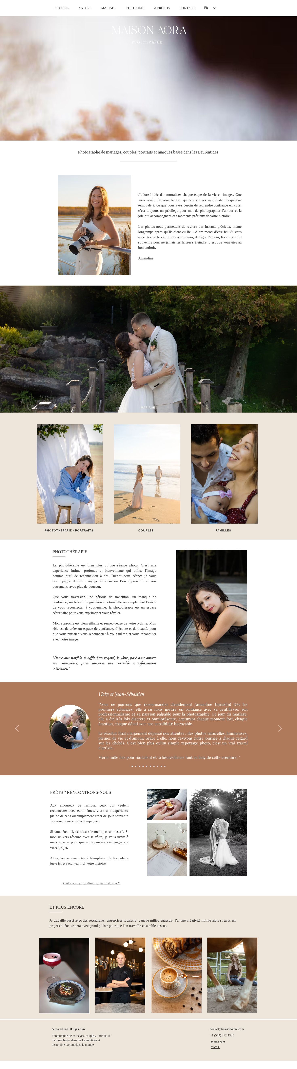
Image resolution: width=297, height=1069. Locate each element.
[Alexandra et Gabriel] (146, 766)
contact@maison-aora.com (227, 1029)
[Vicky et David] (135, 766)
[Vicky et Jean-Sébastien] (132, 766)
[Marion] (157, 766)
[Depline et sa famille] (161, 766)
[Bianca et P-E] (164, 766)
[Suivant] (280, 728)
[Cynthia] (139, 766)
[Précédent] (17, 728)
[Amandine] (143, 766)
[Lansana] (154, 766)
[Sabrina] (150, 766)
